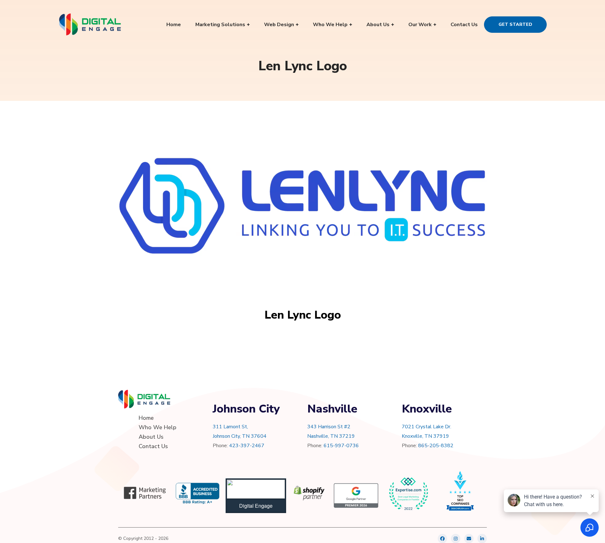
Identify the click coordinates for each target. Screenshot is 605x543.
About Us (151, 437)
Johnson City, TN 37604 (240, 436)
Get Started (515, 24)
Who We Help (157, 427)
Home (146, 418)
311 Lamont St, (230, 426)
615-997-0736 (341, 445)
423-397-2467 (246, 445)
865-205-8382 (435, 445)
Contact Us (153, 446)
